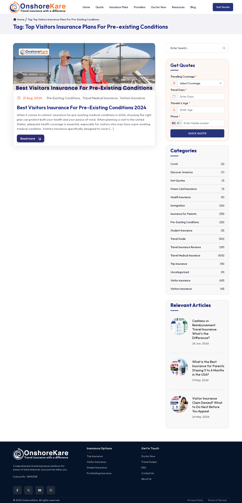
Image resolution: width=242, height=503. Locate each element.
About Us (146, 479)
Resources (178, 7)
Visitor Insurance (96, 462)
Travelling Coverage (183, 76)
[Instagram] (51, 490)
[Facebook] (17, 490)
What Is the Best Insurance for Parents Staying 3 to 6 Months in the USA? (208, 368)
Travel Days (178, 90)
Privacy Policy (195, 500)
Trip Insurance (95, 456)
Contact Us (147, 473)
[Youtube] (39, 490)
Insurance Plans (118, 7)
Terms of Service (217, 500)
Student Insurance (97, 467)
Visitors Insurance (132, 98)
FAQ (143, 467)
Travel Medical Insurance (100, 98)
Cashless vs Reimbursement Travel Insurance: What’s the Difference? (204, 329)
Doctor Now (158, 7)
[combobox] (176, 123)
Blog (193, 7)
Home (86, 7)
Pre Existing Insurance (99, 473)
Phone (175, 116)
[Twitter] (28, 490)
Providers (139, 7)
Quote (100, 7)
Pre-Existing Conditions (63, 98)
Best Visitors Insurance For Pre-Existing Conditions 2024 (81, 107)
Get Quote (223, 7)
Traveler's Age (180, 103)
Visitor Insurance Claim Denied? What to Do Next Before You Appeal (207, 404)
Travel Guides (149, 462)
